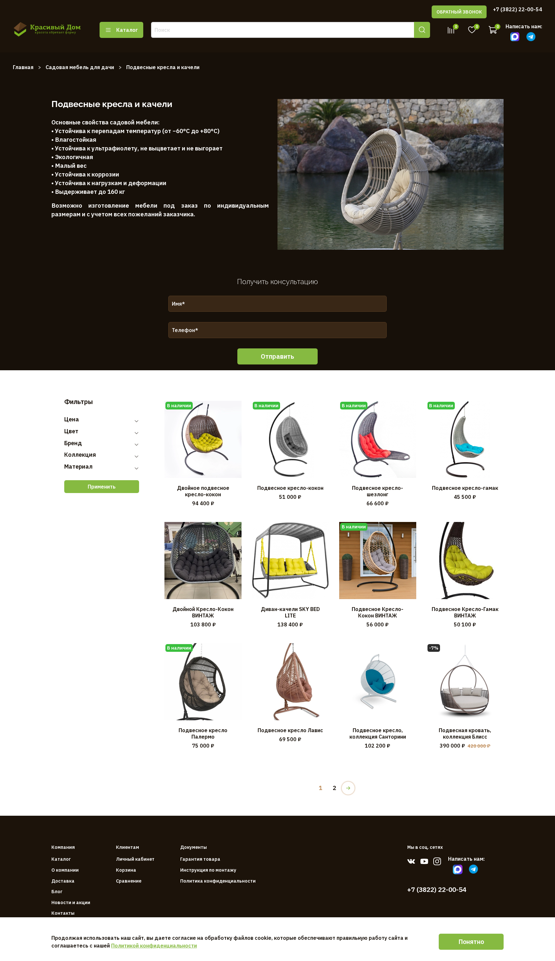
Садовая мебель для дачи (80, 67)
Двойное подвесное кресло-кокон (203, 491)
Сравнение (128, 881)
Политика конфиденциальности (218, 881)
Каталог (127, 30)
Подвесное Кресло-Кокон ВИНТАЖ (377, 612)
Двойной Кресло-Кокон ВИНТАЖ (202, 612)
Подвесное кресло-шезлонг (377, 491)
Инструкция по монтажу (208, 870)
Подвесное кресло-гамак (465, 488)
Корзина (126, 870)
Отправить (277, 356)
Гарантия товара (200, 859)
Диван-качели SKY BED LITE (290, 612)
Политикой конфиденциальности (154, 945)
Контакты (63, 913)
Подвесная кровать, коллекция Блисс (465, 733)
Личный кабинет (135, 859)
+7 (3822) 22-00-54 (517, 9)
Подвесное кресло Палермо (203, 733)
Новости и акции (70, 902)
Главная (23, 67)
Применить (102, 486)
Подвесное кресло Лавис (290, 730)
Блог (57, 891)
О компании (65, 870)
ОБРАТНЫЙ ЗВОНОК (459, 12)
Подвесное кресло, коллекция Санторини (377, 733)
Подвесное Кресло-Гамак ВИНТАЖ (465, 612)
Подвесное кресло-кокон (290, 488)
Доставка (63, 881)
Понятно (471, 941)
